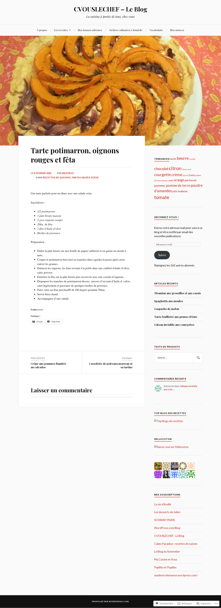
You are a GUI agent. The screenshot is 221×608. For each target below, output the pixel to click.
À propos (42, 30)
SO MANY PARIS (164, 520)
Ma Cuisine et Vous (165, 559)
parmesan (191, 180)
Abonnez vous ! (166, 217)
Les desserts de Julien (167, 512)
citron (175, 168)
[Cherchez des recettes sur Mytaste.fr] (168, 421)
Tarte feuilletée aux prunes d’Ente (175, 316)
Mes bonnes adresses (90, 30)
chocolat (161, 168)
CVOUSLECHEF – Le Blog (110, 9)
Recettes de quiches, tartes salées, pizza (71, 177)
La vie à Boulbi (162, 504)
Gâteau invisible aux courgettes (174, 324)
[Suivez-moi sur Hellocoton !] (171, 447)
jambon (198, 175)
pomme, (160, 185)
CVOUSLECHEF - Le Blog (169, 536)
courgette (162, 174)
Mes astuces (177, 30)
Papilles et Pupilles (165, 567)
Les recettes (61, 30)
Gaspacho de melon (166, 309)
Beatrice (68, 173)
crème (176, 174)
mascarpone (162, 180)
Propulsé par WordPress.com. (110, 601)
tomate (161, 197)
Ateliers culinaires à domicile (125, 30)
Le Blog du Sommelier (167, 551)
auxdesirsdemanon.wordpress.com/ (176, 575)
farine (185, 175)
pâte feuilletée (180, 191)
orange (179, 180)
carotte (192, 159)
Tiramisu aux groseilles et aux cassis (177, 293)
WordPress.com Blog (167, 528)
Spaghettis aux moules (168, 301)
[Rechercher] (198, 358)
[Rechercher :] (178, 358)
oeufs (170, 180)
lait (155, 180)
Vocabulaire (156, 30)
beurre (183, 158)
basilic (172, 158)
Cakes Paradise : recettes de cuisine (175, 543)
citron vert (186, 169)
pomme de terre (178, 185)
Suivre (162, 255)
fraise (191, 175)
